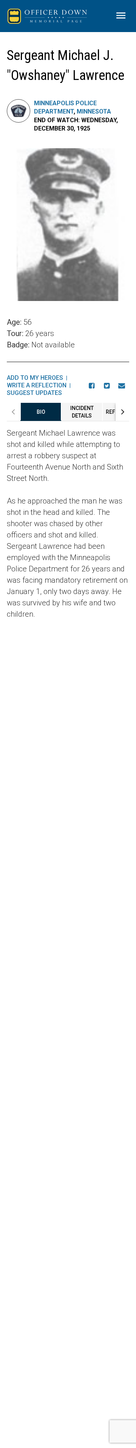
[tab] (40, 412)
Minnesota (94, 111)
